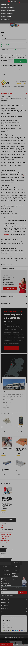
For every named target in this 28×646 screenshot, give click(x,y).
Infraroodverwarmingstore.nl (7, 7)
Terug (2, 1)
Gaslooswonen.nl (5, 4)
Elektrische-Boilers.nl (6, 16)
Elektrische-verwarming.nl (7, 13)
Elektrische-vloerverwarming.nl (8, 10)
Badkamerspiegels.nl (5, 19)
